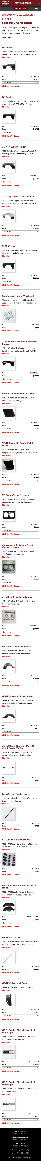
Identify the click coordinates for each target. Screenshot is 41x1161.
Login (36, 8)
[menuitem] (36, 8)
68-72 (26, 1140)
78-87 (15, 1146)
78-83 (15, 1140)
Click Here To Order (10, 86)
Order (24, 1150)
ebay (26, 1153)
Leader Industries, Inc (23, 1157)
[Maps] (12, 1153)
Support (15, 1150)
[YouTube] (22, 1153)
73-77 (20, 1133)
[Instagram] (18, 1153)
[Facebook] (15, 1153)
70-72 (26, 1133)
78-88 (15, 1133)
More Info (6, 57)
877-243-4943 (23, 3)
